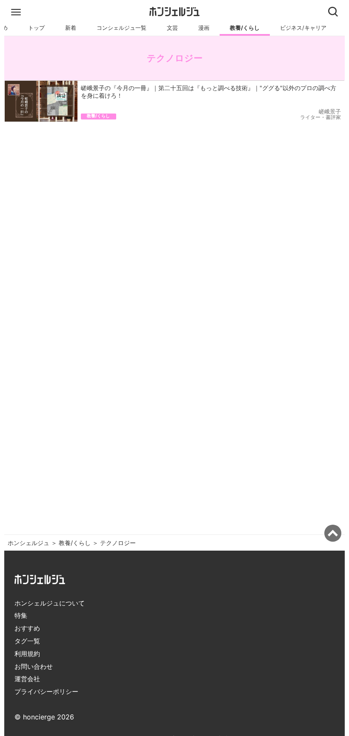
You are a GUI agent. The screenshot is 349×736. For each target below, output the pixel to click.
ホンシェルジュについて (49, 603)
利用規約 (27, 654)
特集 (20, 615)
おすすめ (27, 628)
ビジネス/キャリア (303, 28)
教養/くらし (245, 28)
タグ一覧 (27, 641)
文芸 (172, 28)
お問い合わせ (33, 666)
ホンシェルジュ (28, 542)
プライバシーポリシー (46, 692)
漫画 (203, 28)
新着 (70, 28)
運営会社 (27, 679)
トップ (36, 28)
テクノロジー (118, 542)
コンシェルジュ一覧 (121, 28)
